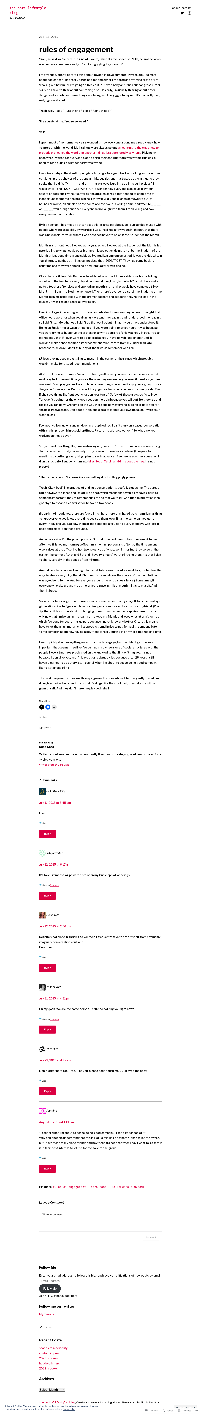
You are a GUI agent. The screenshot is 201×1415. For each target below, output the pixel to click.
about (176, 7)
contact (187, 7)
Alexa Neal (53, 915)
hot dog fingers (49, 1363)
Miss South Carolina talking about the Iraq (116, 461)
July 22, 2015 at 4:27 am (55, 1060)
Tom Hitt (52, 1048)
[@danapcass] (189, 13)
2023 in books (48, 1358)
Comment (151, 1237)
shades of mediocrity (53, 1348)
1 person (54, 1019)
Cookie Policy (69, 1409)
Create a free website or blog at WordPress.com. (106, 1402)
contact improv (49, 1353)
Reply (47, 833)
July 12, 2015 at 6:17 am (54, 864)
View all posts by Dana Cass (54, 764)
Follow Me (47, 1267)
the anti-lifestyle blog (57, 1402)
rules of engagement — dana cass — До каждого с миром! (98, 1187)
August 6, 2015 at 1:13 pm (56, 1122)
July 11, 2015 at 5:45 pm (55, 802)
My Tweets (46, 1314)
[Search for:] (100, 1327)
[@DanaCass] (182, 13)
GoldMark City (55, 791)
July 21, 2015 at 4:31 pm (55, 998)
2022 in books (48, 1368)
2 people (54, 885)
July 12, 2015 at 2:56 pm (55, 926)
